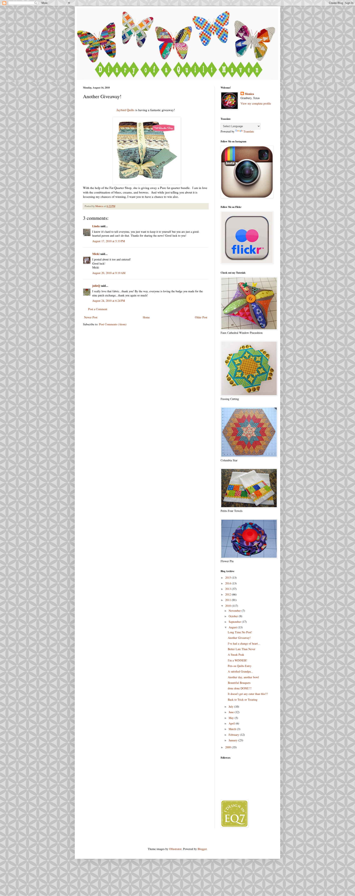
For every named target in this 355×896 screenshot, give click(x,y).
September (235, 622)
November (235, 611)
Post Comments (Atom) (113, 324)
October (234, 616)
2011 (228, 600)
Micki (95, 254)
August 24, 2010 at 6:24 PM (108, 301)
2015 (228, 577)
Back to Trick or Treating (242, 699)
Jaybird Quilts (125, 110)
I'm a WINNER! (237, 660)
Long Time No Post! (240, 632)
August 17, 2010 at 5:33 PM (108, 241)
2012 (228, 594)
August (233, 627)
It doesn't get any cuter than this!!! (248, 694)
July (231, 706)
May (232, 718)
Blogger (202, 849)
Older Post (201, 317)
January (233, 740)
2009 (228, 747)
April (232, 723)
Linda (96, 226)
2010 (228, 606)
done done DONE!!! (240, 688)
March (233, 729)
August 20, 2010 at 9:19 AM (108, 273)
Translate (248, 131)
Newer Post (90, 317)
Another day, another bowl (243, 677)
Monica (249, 94)
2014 (228, 583)
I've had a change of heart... (244, 643)
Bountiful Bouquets (239, 683)
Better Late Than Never (241, 649)
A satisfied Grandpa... (240, 671)
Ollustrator (175, 849)
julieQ (96, 285)
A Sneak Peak (236, 654)
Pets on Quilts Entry (239, 666)
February (234, 735)
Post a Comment (97, 309)
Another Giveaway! (239, 638)
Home (146, 317)
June (232, 712)
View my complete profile (256, 103)
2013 (228, 589)
